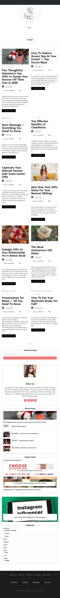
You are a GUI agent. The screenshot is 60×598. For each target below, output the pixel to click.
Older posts (30, 343)
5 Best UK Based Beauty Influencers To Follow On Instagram (30, 517)
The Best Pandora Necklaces (19, 426)
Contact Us (29, 574)
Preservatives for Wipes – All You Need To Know (13, 301)
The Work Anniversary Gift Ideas (41, 250)
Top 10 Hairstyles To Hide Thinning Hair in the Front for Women (30, 483)
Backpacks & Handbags (10, 530)
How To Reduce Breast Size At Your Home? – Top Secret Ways (43, 57)
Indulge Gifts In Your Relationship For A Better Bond (14, 252)
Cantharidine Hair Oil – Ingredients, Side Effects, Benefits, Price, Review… (22, 489)
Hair (30, 484)
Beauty (5, 539)
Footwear (7, 533)
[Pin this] (11, 93)
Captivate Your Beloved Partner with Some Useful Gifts (13, 172)
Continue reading (8, 110)
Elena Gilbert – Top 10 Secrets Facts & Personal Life (25, 433)
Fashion (5, 550)
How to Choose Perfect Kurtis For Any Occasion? (30, 470)
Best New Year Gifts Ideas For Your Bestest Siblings (44, 190)
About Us (21, 574)
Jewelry (6, 536)
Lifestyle (38, 49)
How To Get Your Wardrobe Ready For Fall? (44, 301)
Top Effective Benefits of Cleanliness (39, 124)
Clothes (30, 472)
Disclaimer (38, 574)
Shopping (9, 66)
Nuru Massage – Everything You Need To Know (13, 128)
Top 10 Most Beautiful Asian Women (12, 460)
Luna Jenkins (9, 85)
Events (5, 547)
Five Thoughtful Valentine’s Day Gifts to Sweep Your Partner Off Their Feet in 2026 (15, 76)
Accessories (6, 528)
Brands (6, 552)
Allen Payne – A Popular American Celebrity (23, 440)
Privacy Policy (46, 574)
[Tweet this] (6, 93)
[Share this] (4, 93)
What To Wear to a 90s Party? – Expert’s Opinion (24, 447)
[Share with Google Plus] (8, 93)
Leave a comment (9, 90)
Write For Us (13, 574)
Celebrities (5, 461)
